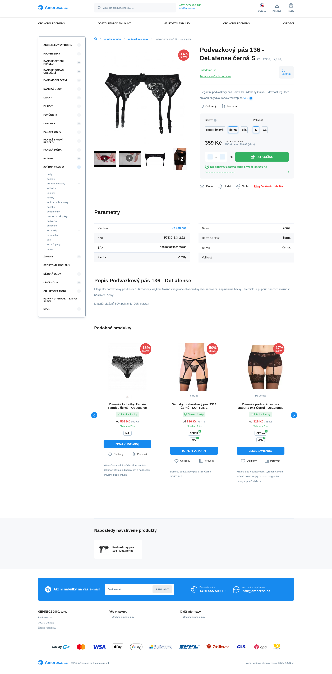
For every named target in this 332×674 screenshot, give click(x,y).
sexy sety (52, 230)
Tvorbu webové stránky (257, 663)
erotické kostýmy (56, 183)
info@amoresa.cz (188, 8)
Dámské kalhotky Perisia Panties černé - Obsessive (127, 406)
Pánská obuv (52, 132)
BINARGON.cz (286, 663)
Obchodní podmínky (123, 617)
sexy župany (54, 244)
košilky (50, 197)
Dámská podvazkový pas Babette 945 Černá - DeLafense (260, 406)
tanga (50, 249)
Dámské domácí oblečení (53, 71)
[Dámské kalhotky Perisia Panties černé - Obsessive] (127, 367)
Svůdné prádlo (112, 39)
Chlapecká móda (55, 291)
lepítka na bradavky (57, 202)
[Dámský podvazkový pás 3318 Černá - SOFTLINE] (194, 367)
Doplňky (49, 123)
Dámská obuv (52, 89)
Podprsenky (51, 53)
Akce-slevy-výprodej (57, 45)
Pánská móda (52, 149)
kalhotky (51, 188)
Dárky (47, 97)
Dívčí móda (50, 282)
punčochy (52, 225)
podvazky (52, 221)
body (49, 174)
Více (245, 98)
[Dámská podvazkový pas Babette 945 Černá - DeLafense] (260, 367)
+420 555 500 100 (190, 5)
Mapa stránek (101, 663)
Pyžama (48, 158)
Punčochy (50, 114)
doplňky (51, 178)
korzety (51, 193)
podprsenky (53, 211)
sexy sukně (53, 235)
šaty (49, 239)
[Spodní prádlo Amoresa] (95, 38)
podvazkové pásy (137, 39)
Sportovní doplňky (56, 265)
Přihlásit (162, 589)
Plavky (48, 106)
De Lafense (286, 72)
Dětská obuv (52, 273)
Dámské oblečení (55, 80)
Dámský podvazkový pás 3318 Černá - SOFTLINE (194, 406)
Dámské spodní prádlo (53, 62)
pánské (51, 207)
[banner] (62, 7)
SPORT (47, 308)
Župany (48, 256)
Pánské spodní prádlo (53, 141)
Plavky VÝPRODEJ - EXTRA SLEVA (60, 300)
